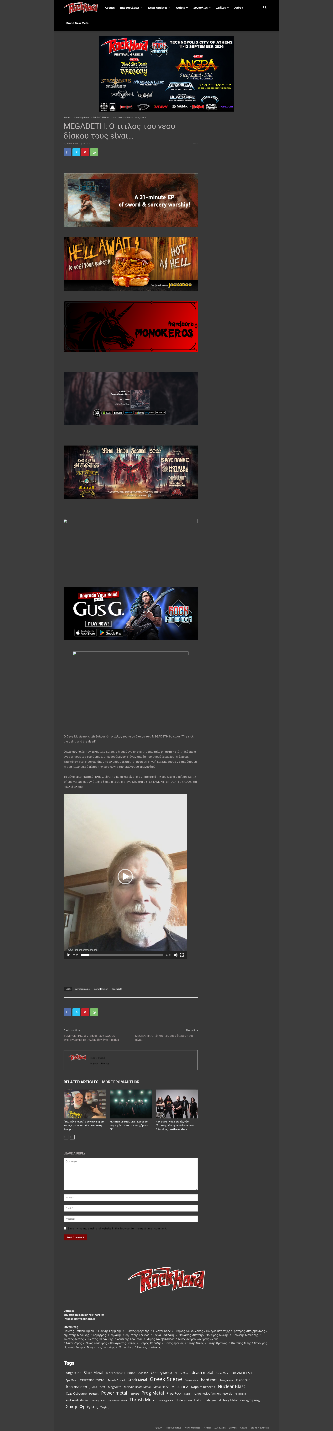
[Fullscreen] (182, 955)
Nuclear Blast (231, 1386)
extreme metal (92, 1380)
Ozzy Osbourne (76, 1393)
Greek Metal (137, 1380)
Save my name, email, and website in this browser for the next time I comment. (117, 1228)
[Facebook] (67, 152)
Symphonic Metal (117, 1400)
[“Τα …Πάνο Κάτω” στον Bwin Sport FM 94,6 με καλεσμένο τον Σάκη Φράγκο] (85, 1104)
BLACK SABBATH (115, 1373)
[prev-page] (66, 1137)
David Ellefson (101, 988)
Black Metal (93, 1373)
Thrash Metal (143, 1400)
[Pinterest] (85, 152)
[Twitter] (76, 152)
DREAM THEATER (243, 1373)
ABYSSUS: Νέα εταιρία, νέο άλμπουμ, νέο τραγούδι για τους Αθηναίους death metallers (175, 1125)
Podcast (93, 1393)
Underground (166, 1400)
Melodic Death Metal (137, 1387)
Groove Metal (191, 1380)
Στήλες (221, 7)
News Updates (157, 7)
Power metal (114, 1393)
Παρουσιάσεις (129, 7)
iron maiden (76, 1387)
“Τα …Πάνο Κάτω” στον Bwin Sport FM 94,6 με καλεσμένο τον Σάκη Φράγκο (84, 1125)
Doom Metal (222, 1373)
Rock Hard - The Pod (77, 1400)
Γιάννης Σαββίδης (250, 1400)
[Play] (69, 955)
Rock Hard (72, 143)
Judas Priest (97, 1387)
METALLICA (180, 1387)
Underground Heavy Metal (221, 1400)
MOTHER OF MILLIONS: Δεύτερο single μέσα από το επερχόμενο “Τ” (129, 1125)
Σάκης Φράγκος (82, 1407)
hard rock (209, 1380)
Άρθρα (238, 7)
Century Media (161, 1373)
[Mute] (176, 955)
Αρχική (110, 7)
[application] (125, 876)
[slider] (122, 955)
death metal (202, 1372)
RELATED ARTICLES (81, 1082)
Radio (187, 1393)
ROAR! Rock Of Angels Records (212, 1393)
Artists (180, 7)
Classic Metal (182, 1373)
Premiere (134, 1393)
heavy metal (226, 1380)
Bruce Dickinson (137, 1373)
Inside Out (243, 1380)
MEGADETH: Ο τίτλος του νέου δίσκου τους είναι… (164, 1038)
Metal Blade (161, 1387)
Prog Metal (152, 1393)
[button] (264, 8)
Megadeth (117, 988)
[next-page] (72, 1137)
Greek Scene (166, 1379)
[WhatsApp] (94, 152)
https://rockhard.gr (100, 1063)
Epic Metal (71, 1380)
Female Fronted (116, 1380)
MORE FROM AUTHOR (120, 1082)
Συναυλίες (200, 7)
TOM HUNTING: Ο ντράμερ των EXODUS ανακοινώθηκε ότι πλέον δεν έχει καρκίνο (91, 1038)
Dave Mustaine (82, 988)
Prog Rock (174, 1393)
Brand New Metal (77, 23)
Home (67, 117)
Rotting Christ (99, 1400)
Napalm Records (203, 1387)
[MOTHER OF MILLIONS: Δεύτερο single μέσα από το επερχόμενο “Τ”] (131, 1104)
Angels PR (73, 1373)
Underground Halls (188, 1400)
